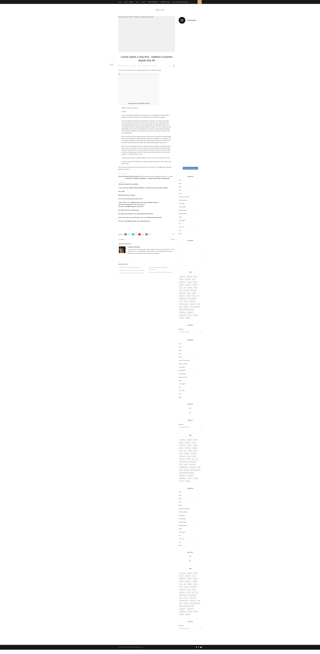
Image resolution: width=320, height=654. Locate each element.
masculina (193, 290)
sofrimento (183, 315)
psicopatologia (184, 304)
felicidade (188, 285)
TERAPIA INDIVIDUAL (153, 2)
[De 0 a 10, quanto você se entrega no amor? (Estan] (182, 45)
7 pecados (182, 276)
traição (182, 318)
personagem (183, 298)
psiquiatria (192, 304)
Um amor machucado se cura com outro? (131, 204)
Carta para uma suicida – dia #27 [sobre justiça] (160, 272)
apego (195, 276)
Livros (137, 2)
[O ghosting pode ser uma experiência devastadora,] (182, 81)
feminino (195, 285)
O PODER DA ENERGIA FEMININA (136, 178)
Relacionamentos (183, 213)
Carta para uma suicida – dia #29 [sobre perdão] (131, 273)
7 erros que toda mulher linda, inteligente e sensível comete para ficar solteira (143, 188)
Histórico (181, 329)
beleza (181, 279)
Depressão (182, 282)
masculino (182, 293)
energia (189, 282)
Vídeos (180, 233)
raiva (181, 307)
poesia (186, 301)
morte (194, 293)
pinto (181, 301)
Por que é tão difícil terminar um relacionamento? (134, 221)
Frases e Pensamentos (184, 197)
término (188, 318)
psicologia (192, 301)
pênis (198, 304)
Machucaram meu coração (126, 195)
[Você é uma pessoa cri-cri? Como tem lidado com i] (198, 127)
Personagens (182, 203)
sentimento (190, 312)
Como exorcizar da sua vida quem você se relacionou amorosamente (140, 217)
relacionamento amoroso (187, 309)
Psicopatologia (182, 210)
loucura (186, 290)
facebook (129, 234)
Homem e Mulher (183, 200)
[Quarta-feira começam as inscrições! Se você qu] (198, 40)
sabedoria (182, 312)
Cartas (155, 65)
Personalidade (182, 207)
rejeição (186, 307)
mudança (182, 296)
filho (181, 287)
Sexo (180, 223)
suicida (190, 315)
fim (185, 287)
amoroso (189, 276)
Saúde (180, 217)
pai (197, 296)
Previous (122, 239)
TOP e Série (181, 227)
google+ (142, 234)
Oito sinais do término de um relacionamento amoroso (135, 214)
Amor (180, 180)
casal (193, 279)
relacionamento (195, 307)
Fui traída (121, 191)
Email (111, 64)
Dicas (180, 190)
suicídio (196, 315)
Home (119, 2)
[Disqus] (146, 299)
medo (188, 293)
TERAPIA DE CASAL (165, 2)
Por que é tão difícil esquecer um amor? (131, 206)
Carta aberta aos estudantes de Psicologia (130, 267)
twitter (136, 234)
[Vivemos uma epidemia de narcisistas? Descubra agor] (182, 127)
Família (180, 193)
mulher (189, 296)
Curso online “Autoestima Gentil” (180, 2)
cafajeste (187, 279)
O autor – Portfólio (128, 2)
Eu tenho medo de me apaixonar (128, 210)
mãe (194, 296)
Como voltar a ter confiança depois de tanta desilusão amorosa (138, 202)
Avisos (180, 183)
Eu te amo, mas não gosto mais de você (130, 199)
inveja (195, 287)
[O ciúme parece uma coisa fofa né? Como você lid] (198, 87)
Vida (180, 230)
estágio (195, 282)
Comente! (133, 65)
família (181, 285)
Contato (143, 2)
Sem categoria (182, 220)
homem (190, 287)
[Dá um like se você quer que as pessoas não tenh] (190, 33)
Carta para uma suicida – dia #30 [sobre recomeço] (132, 270)
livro (181, 290)
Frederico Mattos (146, 65)
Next (172, 239)
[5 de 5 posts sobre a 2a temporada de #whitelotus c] (190, 138)
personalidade (192, 298)
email (149, 234)
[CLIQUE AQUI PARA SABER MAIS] (159, 178)
